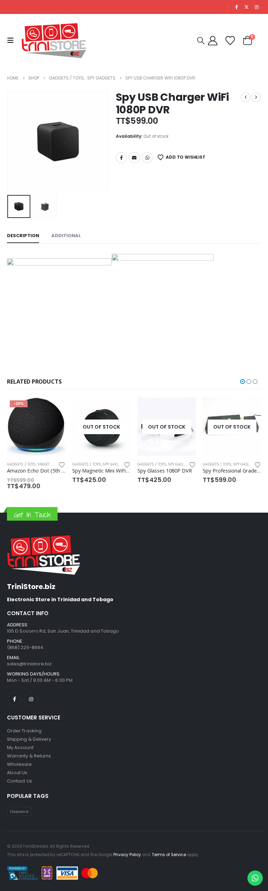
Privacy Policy (127, 848)
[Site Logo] (54, 40)
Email (134, 157)
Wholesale (19, 758)
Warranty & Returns (29, 749)
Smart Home (244, 464)
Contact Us (19, 774)
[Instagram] (256, 7)
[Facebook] (236, 7)
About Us (17, 766)
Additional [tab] (66, 235)
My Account (20, 741)
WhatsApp (147, 157)
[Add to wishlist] (61, 464)
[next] (256, 97)
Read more (53, 409)
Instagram (31, 693)
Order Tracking (24, 724)
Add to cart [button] (249, 409)
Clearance (19, 805)
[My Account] (212, 40)
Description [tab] (23, 235)
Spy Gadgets (49, 464)
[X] (246, 7)
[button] (12, 40)
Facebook (121, 157)
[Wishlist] (230, 40)
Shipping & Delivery (29, 733)
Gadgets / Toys (21, 464)
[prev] (246, 97)
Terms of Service (169, 848)
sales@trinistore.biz (29, 657)
